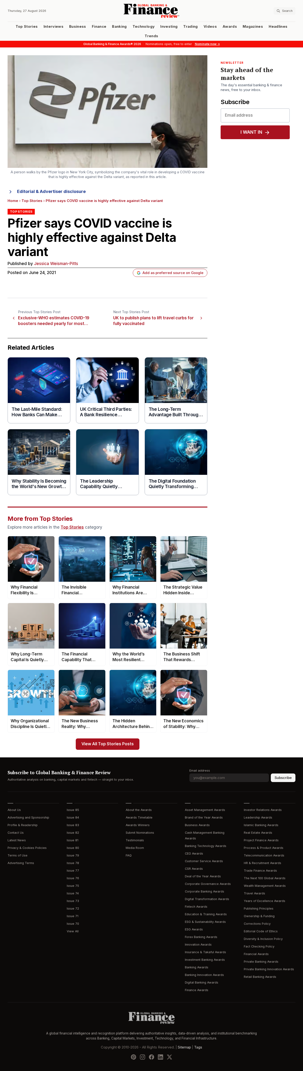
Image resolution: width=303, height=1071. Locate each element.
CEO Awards (194, 853)
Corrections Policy (257, 923)
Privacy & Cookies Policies (27, 848)
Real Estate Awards (258, 832)
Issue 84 (73, 817)
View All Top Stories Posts (107, 744)
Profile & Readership (23, 825)
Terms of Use (17, 855)
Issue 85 (73, 810)
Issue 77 (73, 870)
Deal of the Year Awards (203, 876)
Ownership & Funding (259, 916)
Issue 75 (73, 886)
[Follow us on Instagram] (142, 1057)
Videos (210, 26)
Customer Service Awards (204, 861)
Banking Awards (196, 967)
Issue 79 (73, 855)
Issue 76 (73, 878)
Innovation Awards (198, 944)
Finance (99, 26)
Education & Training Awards (206, 914)
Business (77, 26)
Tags (198, 1047)
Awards (230, 26)
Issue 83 (73, 825)
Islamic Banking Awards (261, 825)
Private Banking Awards (261, 961)
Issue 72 (73, 908)
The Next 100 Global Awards (264, 878)
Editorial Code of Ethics (261, 931)
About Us (14, 810)
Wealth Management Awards (265, 886)
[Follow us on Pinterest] (133, 1057)
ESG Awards (194, 929)
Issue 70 (73, 923)
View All (73, 931)
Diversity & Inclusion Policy (263, 939)
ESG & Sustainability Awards (205, 922)
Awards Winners (138, 825)
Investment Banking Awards (205, 959)
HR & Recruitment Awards (262, 863)
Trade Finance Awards (260, 870)
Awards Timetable (139, 817)
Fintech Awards (196, 906)
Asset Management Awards (205, 810)
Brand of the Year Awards (204, 817)
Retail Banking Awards (260, 977)
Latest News (17, 840)
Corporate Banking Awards (204, 891)
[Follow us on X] (169, 1057)
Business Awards (197, 825)
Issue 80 (73, 848)
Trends (151, 36)
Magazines (253, 26)
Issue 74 (73, 893)
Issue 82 (73, 832)
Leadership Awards (258, 817)
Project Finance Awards (261, 840)
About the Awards (139, 810)
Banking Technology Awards (205, 846)
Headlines (278, 26)
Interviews (54, 26)
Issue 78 (73, 863)
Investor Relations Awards (263, 810)
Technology (144, 26)
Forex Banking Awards (201, 937)
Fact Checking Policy (259, 946)
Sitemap (184, 1047)
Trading (190, 26)
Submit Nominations (140, 832)
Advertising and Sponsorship (28, 817)
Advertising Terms (21, 863)
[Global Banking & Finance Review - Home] (151, 11)
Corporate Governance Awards (208, 884)
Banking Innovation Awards (204, 975)
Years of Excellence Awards (264, 901)
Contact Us (16, 832)
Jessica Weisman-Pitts (56, 263)
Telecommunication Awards (264, 855)
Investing (169, 26)
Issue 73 (73, 901)
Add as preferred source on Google (173, 273)
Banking (119, 26)
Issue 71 (72, 916)
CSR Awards (194, 868)
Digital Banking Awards (201, 982)
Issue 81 (72, 840)
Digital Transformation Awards (207, 899)
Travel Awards (254, 893)
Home (13, 201)
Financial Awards (256, 954)
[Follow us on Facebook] (151, 1057)
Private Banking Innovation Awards (269, 969)
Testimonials (135, 840)
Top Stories (27, 26)
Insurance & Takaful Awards (205, 952)
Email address (199, 770)
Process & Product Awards (263, 848)
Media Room (135, 848)
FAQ (129, 855)
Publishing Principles (258, 908)
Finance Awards (196, 990)
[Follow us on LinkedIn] (160, 1057)
